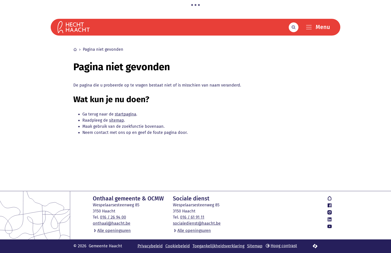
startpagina (125, 114)
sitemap (116, 120)
